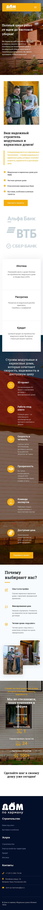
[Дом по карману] (11, 7)
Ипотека (5, 857)
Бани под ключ (8, 825)
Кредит (5, 853)
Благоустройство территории (14, 848)
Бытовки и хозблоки (10, 830)
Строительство (8, 844)
